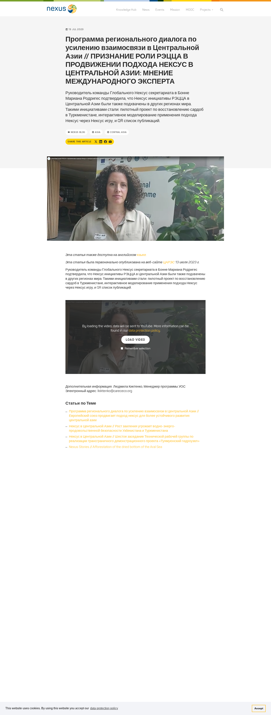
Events (159, 9)
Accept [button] (258, 708)
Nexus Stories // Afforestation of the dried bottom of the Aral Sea (115, 447)
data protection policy (144, 331)
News (146, 9)
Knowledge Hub (126, 9)
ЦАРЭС (169, 262)
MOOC (190, 9)
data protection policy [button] (104, 708)
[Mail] (110, 141)
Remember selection (137, 348)
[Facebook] (105, 141)
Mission (175, 9)
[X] (95, 141)
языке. (141, 255)
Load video (135, 339)
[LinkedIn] (100, 141)
